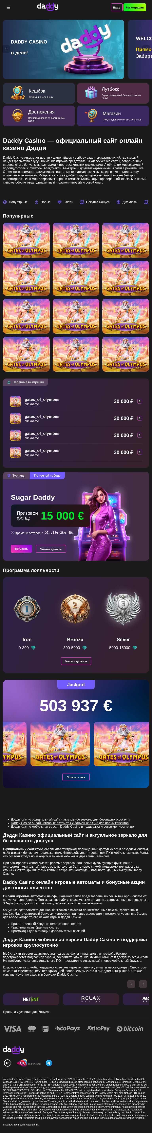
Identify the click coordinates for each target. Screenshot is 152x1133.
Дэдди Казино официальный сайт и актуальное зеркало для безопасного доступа (70, 819)
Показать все (76, 777)
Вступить (21, 548)
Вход (116, 7)
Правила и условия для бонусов (26, 1012)
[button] (6, 49)
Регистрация (135, 7)
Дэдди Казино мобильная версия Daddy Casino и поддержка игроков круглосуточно (72, 826)
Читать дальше (51, 549)
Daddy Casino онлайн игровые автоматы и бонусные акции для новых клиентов (70, 823)
